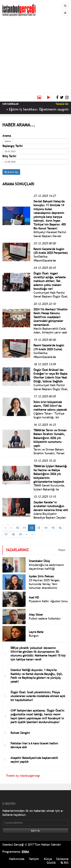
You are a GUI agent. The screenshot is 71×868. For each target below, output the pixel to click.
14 (45, 528)
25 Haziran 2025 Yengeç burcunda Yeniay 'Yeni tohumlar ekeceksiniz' (44, 584)
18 (13, 534)
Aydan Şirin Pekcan (41, 576)
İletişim (34, 859)
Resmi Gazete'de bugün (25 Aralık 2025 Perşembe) (51, 251)
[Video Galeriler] (50, 97)
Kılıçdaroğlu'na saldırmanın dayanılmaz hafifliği (46, 567)
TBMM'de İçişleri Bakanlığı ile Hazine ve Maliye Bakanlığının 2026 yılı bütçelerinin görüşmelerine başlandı (50, 473)
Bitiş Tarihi (9, 156)
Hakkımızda (16, 859)
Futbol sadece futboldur (45, 618)
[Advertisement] (35, 53)
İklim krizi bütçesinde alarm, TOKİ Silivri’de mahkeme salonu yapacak (50, 406)
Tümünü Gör (62, 103)
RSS (66, 863)
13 (38, 528)
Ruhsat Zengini (20, 733)
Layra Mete (36, 632)
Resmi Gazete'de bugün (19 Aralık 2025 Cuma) (49, 347)
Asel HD (34, 597)
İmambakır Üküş (39, 561)
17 (5, 534)
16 (59, 528)
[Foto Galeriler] (39, 97)
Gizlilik (51, 863)
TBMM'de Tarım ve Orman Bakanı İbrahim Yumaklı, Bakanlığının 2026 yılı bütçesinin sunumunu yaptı (50, 438)
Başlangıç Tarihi (12, 146)
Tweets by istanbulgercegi (23, 775)
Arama (6, 136)
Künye (48, 859)
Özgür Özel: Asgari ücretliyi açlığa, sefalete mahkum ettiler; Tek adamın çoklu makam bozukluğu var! (50, 281)
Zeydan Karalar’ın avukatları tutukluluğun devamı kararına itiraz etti (51, 506)
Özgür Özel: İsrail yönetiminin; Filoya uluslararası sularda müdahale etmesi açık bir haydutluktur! (38, 696)
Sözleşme (62, 859)
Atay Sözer (36, 614)
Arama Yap (12, 171)
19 (20, 534)
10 (17, 528)
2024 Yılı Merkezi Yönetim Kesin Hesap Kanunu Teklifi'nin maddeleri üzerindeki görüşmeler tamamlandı (51, 317)
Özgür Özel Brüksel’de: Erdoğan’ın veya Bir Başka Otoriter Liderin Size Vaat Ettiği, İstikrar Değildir (50, 375)
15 (52, 528)
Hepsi (61, 550)
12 (31, 528)
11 (24, 528)
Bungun (34, 635)
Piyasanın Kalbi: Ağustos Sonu (48, 601)
